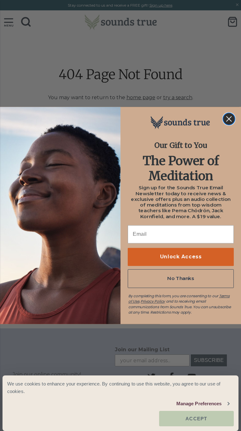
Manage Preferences (199, 403)
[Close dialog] (229, 119)
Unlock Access (180, 257)
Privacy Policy (153, 301)
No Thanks (180, 278)
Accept (196, 418)
